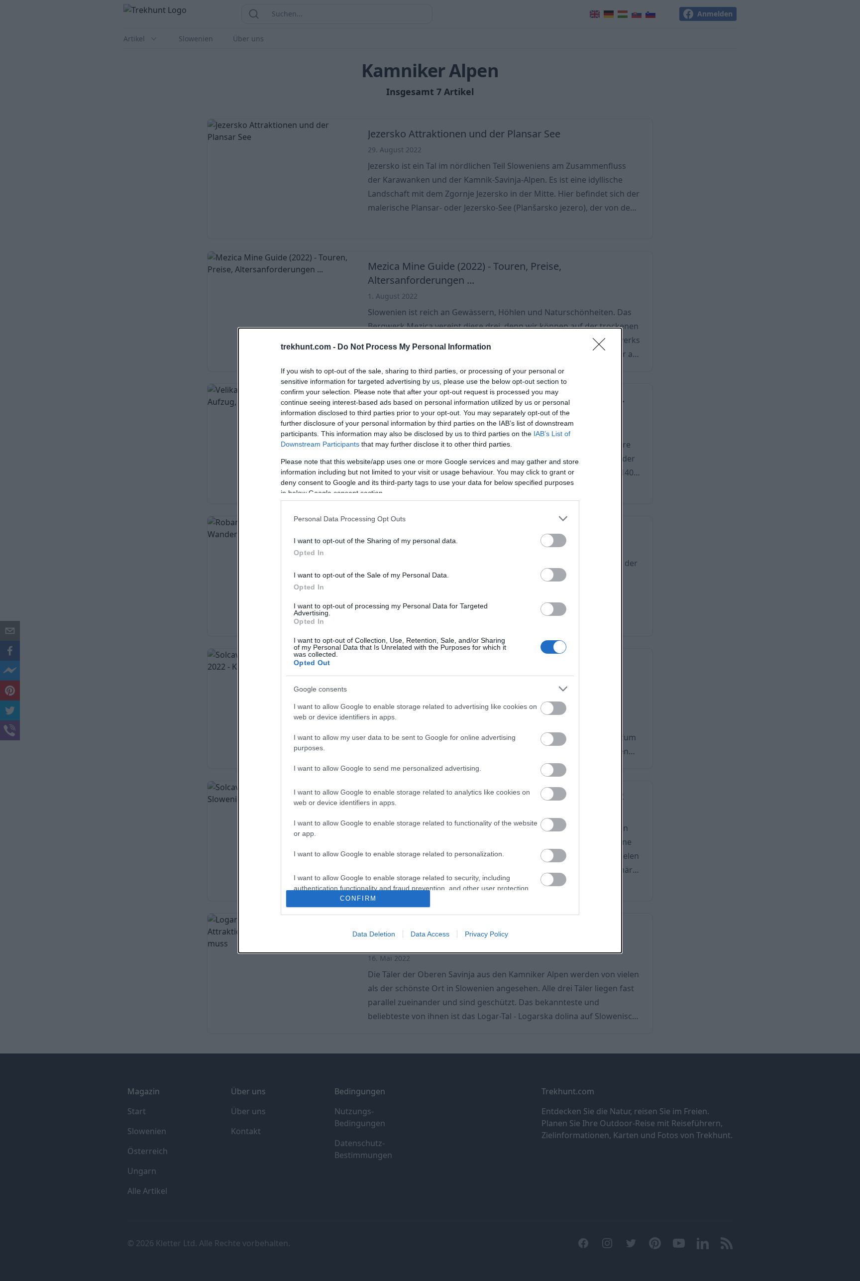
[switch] (553, 540)
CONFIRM (358, 898)
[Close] (602, 347)
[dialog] (430, 640)
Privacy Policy (486, 934)
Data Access (430, 934)
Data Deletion (373, 934)
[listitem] (430, 518)
